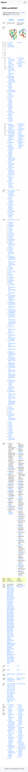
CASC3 (12, 591)
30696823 (10, 473)
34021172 (20, 509)
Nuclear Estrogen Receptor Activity (10, 102)
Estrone (10, 228)
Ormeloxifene (11, 414)
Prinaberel (10, 281)
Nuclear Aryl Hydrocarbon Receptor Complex (21, 711)
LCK (13, 606)
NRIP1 (8, 632)
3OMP (8, 696)
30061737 (11, 470)
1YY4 (13, 688)
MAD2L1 (13, 608)
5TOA (8, 699)
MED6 (8, 618)
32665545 (20, 447)
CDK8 (8, 594)
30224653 (20, 564)
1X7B (8, 688)
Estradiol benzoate (10, 425)
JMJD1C (12, 602)
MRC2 (12, 620)
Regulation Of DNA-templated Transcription (11, 132)
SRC (11, 653)
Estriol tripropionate (11, 437)
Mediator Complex (10, 756)
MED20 (8, 615)
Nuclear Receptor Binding (20, 65)
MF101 (9, 273)
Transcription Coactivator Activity (21, 59)
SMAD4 (8, 650)
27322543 (20, 526)
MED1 (8, 611)
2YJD (14, 692)
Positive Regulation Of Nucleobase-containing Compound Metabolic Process (11, 740)
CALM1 (8, 589)
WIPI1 (8, 660)
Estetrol (10, 412)
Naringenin (10, 247)
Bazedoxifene (11, 280)
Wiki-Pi (4, 2)
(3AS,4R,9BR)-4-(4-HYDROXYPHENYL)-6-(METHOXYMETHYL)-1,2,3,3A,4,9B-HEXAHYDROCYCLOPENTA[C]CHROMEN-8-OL (11, 398)
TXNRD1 (12, 658)
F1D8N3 (9, 679)
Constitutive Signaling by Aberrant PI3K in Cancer (11, 195)
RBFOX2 (9, 644)
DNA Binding (11, 76)
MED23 (8, 616)
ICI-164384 (10, 249)
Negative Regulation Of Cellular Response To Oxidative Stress (21, 144)
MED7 (11, 618)
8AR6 (21, 683)
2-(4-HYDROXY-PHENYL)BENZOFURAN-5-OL (11, 311)
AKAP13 (9, 587)
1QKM (13, 683)
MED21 (12, 615)
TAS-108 (10, 276)
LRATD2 (9, 608)
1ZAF (11, 689)
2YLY (8, 693)
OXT (11, 632)
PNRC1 (12, 636)
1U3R (11, 685)
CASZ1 (8, 592)
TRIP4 (8, 658)
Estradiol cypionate (10, 428)
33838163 (21, 553)
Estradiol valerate (10, 434)
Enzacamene (11, 409)
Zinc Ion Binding (10, 93)
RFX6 (12, 646)
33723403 (20, 519)
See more (9, 758)
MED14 (12, 612)
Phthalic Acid (11, 240)
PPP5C (8, 640)
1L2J (8, 683)
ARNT (24, 585)
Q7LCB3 (9, 681)
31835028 (10, 467)
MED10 (11, 611)
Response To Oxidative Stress (21, 131)
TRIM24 (8, 657)
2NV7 (8, 692)
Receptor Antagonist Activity (10, 120)
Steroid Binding (11, 90)
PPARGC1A (9, 639)
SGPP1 (8, 581)
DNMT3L (12, 597)
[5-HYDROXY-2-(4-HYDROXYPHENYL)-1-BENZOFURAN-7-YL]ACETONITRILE (11, 289)
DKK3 (8, 597)
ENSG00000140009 (11, 674)
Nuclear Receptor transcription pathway (11, 201)
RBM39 (13, 644)
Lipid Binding (11, 96)
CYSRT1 (12, 594)
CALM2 (12, 589)
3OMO (11, 695)
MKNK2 (12, 619)
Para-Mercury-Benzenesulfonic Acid (11, 245)
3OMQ (11, 696)
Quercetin (10, 267)
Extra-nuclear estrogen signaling (11, 215)
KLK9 (11, 604)
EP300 (12, 598)
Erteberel (10, 390)
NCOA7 (21, 19)
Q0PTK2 (13, 679)
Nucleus (10, 44)
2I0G (11, 690)
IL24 (12, 601)
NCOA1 (11, 622)
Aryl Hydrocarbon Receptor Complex (21, 728)
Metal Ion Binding (10, 116)
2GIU (8, 690)
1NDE (10, 683)
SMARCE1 (9, 651)
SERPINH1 (9, 647)
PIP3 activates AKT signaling (11, 190)
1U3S (14, 685)
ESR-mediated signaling (11, 211)
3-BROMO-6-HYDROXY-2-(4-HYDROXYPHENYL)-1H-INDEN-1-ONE (11, 354)
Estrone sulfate (11, 271)
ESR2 (11, 19)
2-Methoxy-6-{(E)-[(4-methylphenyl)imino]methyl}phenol (11, 418)
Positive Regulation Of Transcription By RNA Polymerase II (11, 164)
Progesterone (11, 225)
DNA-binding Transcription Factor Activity (11, 79)
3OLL (13, 693)
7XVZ (14, 699)
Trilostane (10, 232)
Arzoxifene (10, 278)
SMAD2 (8, 649)
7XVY (11, 699)
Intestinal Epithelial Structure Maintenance (21, 733)
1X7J (11, 688)
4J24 (8, 698)
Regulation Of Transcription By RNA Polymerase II (11, 137)
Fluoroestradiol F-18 (11, 440)
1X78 (13, 686)
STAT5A (13, 654)
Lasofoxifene (11, 277)
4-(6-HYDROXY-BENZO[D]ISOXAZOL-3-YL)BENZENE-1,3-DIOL (11, 298)
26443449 (11, 508)
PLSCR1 (9, 636)
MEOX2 (8, 619)
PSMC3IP (9, 643)
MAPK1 (8, 609)
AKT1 (12, 587)
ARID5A (9, 588)
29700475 (10, 485)
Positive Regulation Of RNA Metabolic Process (11, 752)
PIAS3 (11, 635)
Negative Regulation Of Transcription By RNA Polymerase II (11, 126)
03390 (8, 670)
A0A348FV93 (10, 678)
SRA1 (8, 653)
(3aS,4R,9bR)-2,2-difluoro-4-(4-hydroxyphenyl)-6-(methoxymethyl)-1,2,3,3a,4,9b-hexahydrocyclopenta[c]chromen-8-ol (11, 319)
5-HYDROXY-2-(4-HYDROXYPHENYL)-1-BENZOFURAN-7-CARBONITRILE (11, 345)
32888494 (10, 490)
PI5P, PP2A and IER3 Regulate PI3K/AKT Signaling (11, 207)
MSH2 (8, 622)
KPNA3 (8, 605)
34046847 (20, 480)
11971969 (22, 12)
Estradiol (10, 231)
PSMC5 (13, 643)
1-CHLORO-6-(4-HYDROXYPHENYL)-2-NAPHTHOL (11, 329)
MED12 (8, 612)
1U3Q (8, 685)
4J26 (10, 698)
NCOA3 (12, 623)
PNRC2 (8, 637)
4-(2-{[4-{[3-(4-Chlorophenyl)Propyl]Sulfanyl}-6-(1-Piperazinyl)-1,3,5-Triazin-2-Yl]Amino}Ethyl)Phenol (11, 261)
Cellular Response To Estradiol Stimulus (11, 178)
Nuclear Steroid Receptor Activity (11, 83)
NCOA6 (8, 625)
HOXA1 (11, 599)
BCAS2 (12, 588)
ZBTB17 (13, 661)
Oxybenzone (11, 235)
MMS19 (8, 620)
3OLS (8, 695)
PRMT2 (12, 640)
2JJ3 (13, 690)
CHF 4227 (10, 274)
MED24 (12, 616)
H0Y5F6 (23, 678)
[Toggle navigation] (25, 2)
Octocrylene (11, 408)
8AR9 (24, 683)
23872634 (20, 453)
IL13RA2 (9, 601)
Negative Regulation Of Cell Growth (11, 148)
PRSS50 (9, 642)
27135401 (20, 457)
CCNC (11, 592)
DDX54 (11, 595)
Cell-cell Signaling (10, 144)
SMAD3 (12, 649)
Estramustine (11, 233)
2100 (8, 665)
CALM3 (8, 591)
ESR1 (8, 599)
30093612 (20, 459)
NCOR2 (12, 626)
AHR (21, 585)
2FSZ (14, 689)
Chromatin (10, 42)
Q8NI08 (18, 679)
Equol (9, 411)
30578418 (20, 563)
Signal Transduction (11, 141)
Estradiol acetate (10, 423)
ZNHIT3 (8, 663)
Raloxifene (10, 226)
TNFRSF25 (19, 581)
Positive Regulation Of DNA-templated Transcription (11, 158)
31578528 (20, 567)
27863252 (10, 488)
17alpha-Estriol (11, 380)
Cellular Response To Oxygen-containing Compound (11, 184)
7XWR (8, 702)
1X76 (11, 686)
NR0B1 (8, 630)
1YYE (8, 689)
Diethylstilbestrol (11, 220)
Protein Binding (11, 91)
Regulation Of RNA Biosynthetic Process (11, 732)
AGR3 (11, 585)
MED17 (12, 613)
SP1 (13, 651)
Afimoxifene (11, 269)
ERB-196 (10, 283)
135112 (18, 665)
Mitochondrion (11, 46)
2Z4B (11, 693)
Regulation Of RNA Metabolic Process (11, 747)
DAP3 (8, 595)
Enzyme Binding (10, 98)
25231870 (20, 523)
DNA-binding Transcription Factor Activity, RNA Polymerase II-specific (11, 71)
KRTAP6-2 (9, 606)
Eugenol (10, 407)
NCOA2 (8, 623)
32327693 (10, 501)
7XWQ (11, 700)
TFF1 (8, 656)
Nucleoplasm (11, 45)
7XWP (8, 700)
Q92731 (12, 681)
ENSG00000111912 (21, 674)
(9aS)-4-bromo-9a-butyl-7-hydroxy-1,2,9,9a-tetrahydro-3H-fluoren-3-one (11, 385)
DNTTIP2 (9, 598)
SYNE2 (12, 581)
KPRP (12, 605)
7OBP (18, 683)
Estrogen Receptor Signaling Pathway (10, 153)
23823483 (10, 505)
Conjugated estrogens (10, 223)
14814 (18, 670)
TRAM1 (11, 656)
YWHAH (12, 660)
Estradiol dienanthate (11, 431)
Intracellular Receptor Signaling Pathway (20, 717)
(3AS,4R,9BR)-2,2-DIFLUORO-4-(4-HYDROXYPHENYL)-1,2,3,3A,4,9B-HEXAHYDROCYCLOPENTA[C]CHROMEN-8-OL (11, 372)
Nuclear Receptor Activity (10, 87)
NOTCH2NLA (10, 629)
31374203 (10, 483)
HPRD (10, 14)
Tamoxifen (10, 229)
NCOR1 (8, 626)
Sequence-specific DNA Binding (11, 113)
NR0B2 (12, 630)
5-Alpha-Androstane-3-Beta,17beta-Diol (11, 253)
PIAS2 (8, 635)
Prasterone (10, 238)
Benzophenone (11, 239)
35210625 (20, 452)
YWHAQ (9, 661)
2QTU (11, 692)
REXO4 (8, 646)
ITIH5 (8, 602)
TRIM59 (12, 657)
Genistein (10, 236)
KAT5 (8, 604)
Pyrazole (10, 242)
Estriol (9, 270)
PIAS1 (11, 633)
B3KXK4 (19, 678)
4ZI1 (13, 698)
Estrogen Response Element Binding (10, 108)
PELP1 (8, 633)
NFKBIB (9, 628)
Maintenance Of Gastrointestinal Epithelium (21, 748)
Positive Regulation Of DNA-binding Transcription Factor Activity (11, 171)
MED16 (8, 613)
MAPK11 (13, 609)
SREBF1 (9, 654)
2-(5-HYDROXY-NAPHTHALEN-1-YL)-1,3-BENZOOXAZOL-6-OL (11, 305)
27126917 (20, 530)
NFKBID (13, 628)
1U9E (8, 686)
